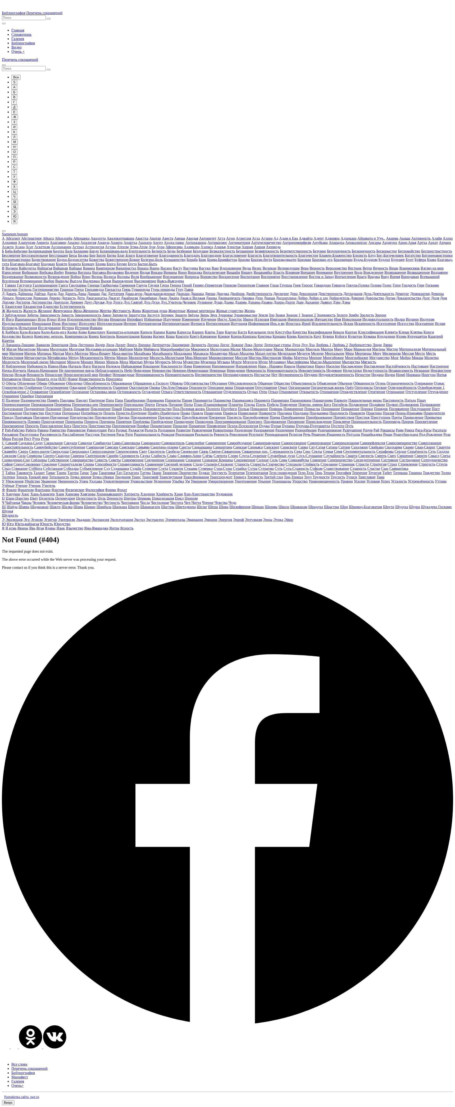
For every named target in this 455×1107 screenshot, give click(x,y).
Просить (32, 426)
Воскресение (228, 277)
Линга (132, 345)
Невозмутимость (311, 370)
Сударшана (120, 468)
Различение (284, 430)
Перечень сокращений (44, 13)
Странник (347, 464)
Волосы (110, 277)
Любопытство (360, 345)
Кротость (305, 336)
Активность (421, 238)
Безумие (319, 251)
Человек (39, 503)
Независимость (400, 370)
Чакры (26, 503)
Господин (10, 289)
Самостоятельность (17, 447)
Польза (243, 409)
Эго (26, 520)
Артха (422, 243)
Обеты (11, 383)
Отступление (416, 392)
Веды (246, 268)
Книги (428, 332)
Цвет (34, 498)
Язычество (74, 528)
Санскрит (271, 447)
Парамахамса (242, 400)
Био (92, 255)
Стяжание (20, 468)
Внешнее (307, 272)
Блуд (372, 255)
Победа (273, 405)
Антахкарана (195, 243)
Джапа (173, 298)
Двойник (237, 294)
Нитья (441, 375)
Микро (121, 358)
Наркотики (305, 366)
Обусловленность (242, 383)
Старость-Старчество (267, 464)
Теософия (343, 473)
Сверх (23, 451)
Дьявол (326, 302)
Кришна (279, 336)
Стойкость (311, 464)
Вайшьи (75, 268)
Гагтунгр (24, 285)
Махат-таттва (266, 353)
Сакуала (70, 443)
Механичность (91, 358)
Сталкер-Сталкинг (219, 464)
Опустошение (266, 387)
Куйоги (341, 336)
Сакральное (53, 443)
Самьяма (143, 447)
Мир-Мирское (196, 358)
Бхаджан (48, 264)
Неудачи (311, 375)
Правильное (248, 413)
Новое (73, 379)
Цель (102, 498)
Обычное (344, 383)
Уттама (440, 481)
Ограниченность (400, 383)
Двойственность (259, 294)
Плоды (249, 405)
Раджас (121, 430)
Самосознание (429, 443)
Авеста (167, 238)
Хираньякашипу (109, 494)
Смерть (381, 456)
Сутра (252, 468)
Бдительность (140, 251)
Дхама (228, 302)
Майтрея (126, 349)
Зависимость (50, 315)
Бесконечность (363, 251)
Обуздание (218, 383)
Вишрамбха (263, 272)
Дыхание (312, 302)
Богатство (413, 255)
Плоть (261, 405)
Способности (106, 464)
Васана (166, 268)
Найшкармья (131, 366)
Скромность (129, 456)
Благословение (235, 255)
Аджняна (332, 238)
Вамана (89, 268)
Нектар (8, 375)
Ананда (103, 243)
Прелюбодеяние (256, 417)
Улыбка (178, 481)
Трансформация (196, 477)
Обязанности (363, 383)
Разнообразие (306, 430)
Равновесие (76, 430)
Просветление (426, 422)
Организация (299, 387)
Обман (41, 383)
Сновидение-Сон (16, 460)
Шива (223, 507)
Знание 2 (308, 315)
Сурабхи (240, 468)
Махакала (201, 353)
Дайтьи (40, 294)
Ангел (158, 243)
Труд (308, 477)
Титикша (400, 473)
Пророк (407, 422)
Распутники (29, 434)
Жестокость (121, 311)
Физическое (74, 490)
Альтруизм (26, 243)
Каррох (198, 332)
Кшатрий (435, 336)
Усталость (399, 481)
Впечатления (345, 277)
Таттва (145, 473)
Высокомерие (145, 281)
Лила (110, 345)
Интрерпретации (176, 324)
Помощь (275, 409)
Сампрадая (95, 447)
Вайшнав (60, 268)
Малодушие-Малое (225, 349)
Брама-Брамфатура (222, 260)
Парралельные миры (365, 400)
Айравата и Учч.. (371, 238)
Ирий (306, 324)
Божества (96, 260)
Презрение (217, 417)
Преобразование (319, 417)
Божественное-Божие (122, 260)
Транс (136, 477)
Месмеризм (391, 353)
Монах (99, 362)
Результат (256, 434)
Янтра (114, 528)
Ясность (126, 528)
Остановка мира (103, 392)
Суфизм (316, 468)
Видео (16, 47)
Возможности (35, 277)
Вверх (8, 1102)
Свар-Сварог (425, 447)
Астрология (94, 247)
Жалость (30, 311)
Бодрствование (44, 260)
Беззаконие (245, 251)
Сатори (344, 447)
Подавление (358, 405)
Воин (86, 277)
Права (185, 413)
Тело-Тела (306, 473)
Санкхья (240, 447)
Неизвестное (441, 370)
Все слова (19, 1064)
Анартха (130, 243)
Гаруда (141, 285)
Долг (426, 298)
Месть (431, 353)
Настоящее (420, 366)
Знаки (280, 315)
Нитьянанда (11, 379)
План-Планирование (211, 405)
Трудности (321, 477)
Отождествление (353, 392)
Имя (337, 319)
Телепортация (257, 473)
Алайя (437, 238)
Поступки (53, 413)
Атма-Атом (139, 247)
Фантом (57, 490)
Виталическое (214, 272)
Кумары (369, 336)
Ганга (63, 285)
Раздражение (264, 430)
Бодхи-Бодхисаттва (72, 260)
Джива (211, 298)
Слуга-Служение (253, 456)
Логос (225, 345)
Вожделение (373, 272)
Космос (159, 336)
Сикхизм (9, 456)
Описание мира (220, 387)
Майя (138, 349)
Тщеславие (367, 477)
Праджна (284, 413)
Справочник (21, 34)
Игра (42, 319)
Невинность (256, 370)
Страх (392, 464)
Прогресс (255, 422)
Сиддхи (443, 451)
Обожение (56, 383)
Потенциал (71, 413)
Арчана (445, 243)
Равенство (58, 430)
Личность (198, 345)
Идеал (52, 319)
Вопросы (192, 277)
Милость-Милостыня (167, 358)
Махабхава (142, 353)
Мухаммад (277, 362)
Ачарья (220, 247)
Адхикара (348, 238)
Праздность (338, 413)
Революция (238, 434)
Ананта (116, 243)
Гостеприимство (45, 289)
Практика (374, 413)
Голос (387, 285)
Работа (31, 430)
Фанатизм (26, 490)
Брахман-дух (322, 260)
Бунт (410, 260)
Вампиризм (105, 268)
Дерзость (68, 298)
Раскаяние (10, 434)
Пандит (82, 400)
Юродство (62, 524)
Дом (443, 298)
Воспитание (250, 277)
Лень (73, 345)
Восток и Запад (321, 277)
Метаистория (12, 358)
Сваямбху (9, 451)
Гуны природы (163, 289)
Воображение (151, 277)
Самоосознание (293, 443)
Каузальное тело (261, 332)
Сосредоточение (367, 460)
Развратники (223, 430)
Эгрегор (50, 520)
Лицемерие (180, 345)
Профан (142, 426)
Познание (53, 409)
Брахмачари (343, 260)
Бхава (431, 260)
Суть (278, 468)
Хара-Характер (42, 494)
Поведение (288, 405)
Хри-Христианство (199, 494)
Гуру (179, 289)
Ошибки (27, 396)
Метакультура (35, 358)
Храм (178, 494)
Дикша (269, 298)
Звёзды (193, 315)
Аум (152, 247)
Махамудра (218, 353)
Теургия (374, 473)
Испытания (27, 328)
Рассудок (92, 434)
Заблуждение (15, 315)
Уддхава (95, 481)
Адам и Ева (288, 238)
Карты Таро (214, 332)
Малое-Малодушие (257, 349)
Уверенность (68, 481)
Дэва (337, 302)
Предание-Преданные (51, 417)
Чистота (176, 503)
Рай (376, 430)
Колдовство (11, 336)
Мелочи (317, 353)
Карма (171, 332)
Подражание (430, 405)
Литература (161, 345)
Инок (56, 324)
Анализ (73, 243)
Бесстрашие (58, 255)
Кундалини (386, 336)
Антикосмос (217, 243)
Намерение (202, 366)
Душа (218, 302)
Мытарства (351, 362)
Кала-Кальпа (30, 332)
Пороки (366, 409)
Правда (197, 413)
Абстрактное (31, 238)
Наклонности (171, 366)
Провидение (184, 422)
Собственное (58, 460)
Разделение (243, 430)
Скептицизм (95, 456)
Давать (11, 294)
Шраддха (315, 507)
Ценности (115, 498)
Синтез (49, 456)
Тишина (415, 473)
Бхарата (74, 264)
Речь (306, 434)
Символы (34, 456)
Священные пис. (255, 451)
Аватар (155, 238)
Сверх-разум (39, 451)
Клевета (391, 332)
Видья (145, 272)
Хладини (147, 494)
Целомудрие (65, 498)
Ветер (367, 268)
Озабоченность (99, 387)
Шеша (213, 507)
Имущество (323, 319)
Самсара (111, 447)
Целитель (46, 498)
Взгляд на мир (432, 268)
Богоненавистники (437, 255)
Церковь (144, 498)
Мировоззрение (221, 358)
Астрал (78, 247)
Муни (263, 362)
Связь (203, 451)
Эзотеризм (66, 520)
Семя (338, 451)
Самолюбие (195, 443)
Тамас (50, 473)
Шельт (202, 507)
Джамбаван (148, 298)
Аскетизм (42, 247)
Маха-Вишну (100, 353)
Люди (377, 345)
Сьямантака (398, 468)
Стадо (198, 464)
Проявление (216, 426)
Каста (242, 332)
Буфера (420, 260)
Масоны (378, 349)
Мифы (287, 358)
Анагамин (58, 243)
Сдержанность (281, 451)
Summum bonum (15, 234)
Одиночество (12, 387)
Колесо (27, 336)
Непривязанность (150, 375)
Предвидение (105, 417)
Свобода (173, 451)
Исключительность (327, 324)
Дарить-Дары (75, 294)
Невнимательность (282, 370)
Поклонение (101, 409)
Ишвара (96, 328)
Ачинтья (234, 247)
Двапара (183, 294)
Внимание (324, 272)
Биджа (83, 255)
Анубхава (320, 243)
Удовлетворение (116, 481)
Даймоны (25, 294)
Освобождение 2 (15, 392)
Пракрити (357, 413)
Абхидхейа (63, 238)
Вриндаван (410, 277)
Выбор (48, 281)
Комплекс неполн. (49, 336)
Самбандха (102, 443)
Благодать (192, 255)
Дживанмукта (229, 298)
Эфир (288, 520)
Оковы (154, 387)
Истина (68, 328)
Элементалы (175, 520)
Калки (72, 332)
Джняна (247, 298)
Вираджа (195, 272)
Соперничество (340, 460)
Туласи (351, 477)
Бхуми (122, 264)
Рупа (36, 439)
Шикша (257, 507)
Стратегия (378, 464)
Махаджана (182, 353)
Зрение (380, 315)
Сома (283, 460)
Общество (282, 383)
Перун (150, 405)
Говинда (338, 285)
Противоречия (124, 426)
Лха (312, 345)
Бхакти (61, 264)
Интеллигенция (110, 324)
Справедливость (131, 464)
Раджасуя (136, 430)
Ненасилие (54, 375)
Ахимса (206, 247)
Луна (296, 345)
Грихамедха (94, 289)
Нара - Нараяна (270, 366)
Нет (274, 375)
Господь (25, 289)
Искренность (364, 324)
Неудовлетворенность (336, 375)
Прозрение (296, 422)
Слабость (158, 456)
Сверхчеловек (127, 451)
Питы (188, 405)
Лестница (86, 345)
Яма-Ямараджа (96, 528)
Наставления (374, 366)
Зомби (354, 315)
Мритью (136, 362)
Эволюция (14, 520)
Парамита (262, 400)
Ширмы (271, 507)
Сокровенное (244, 460)
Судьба (135, 468)
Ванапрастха (126, 268)
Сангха (185, 447)
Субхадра (71, 468)
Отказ (273, 392)
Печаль (162, 405)
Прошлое (180, 426)
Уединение (162, 481)
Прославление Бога (55, 426)
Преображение (293, 417)
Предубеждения (195, 417)
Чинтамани (130, 503)
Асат (29, 247)
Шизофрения (239, 507)
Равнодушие (97, 430)
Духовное (205, 302)
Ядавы (50, 528)
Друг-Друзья (94, 302)
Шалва (67, 507)
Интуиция (239, 324)
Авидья (192, 238)
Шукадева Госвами (436, 507)
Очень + (18, 51)
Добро (302, 298)
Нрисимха (114, 379)
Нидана (377, 375)
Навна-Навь (57, 366)
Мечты (109, 358)
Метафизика (57, 358)
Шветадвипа (185, 507)
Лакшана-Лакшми (20, 345)
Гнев (297, 285)
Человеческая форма (63, 503)
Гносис (307, 285)
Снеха (445, 456)
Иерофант (135, 319)
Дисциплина (286, 298)
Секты (317, 451)
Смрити (420, 456)
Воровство (209, 277)
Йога (10, 319)
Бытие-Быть (147, 264)
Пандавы (67, 400)
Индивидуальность (377, 319)
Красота (182, 336)
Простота (79, 426)
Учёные (8, 486)
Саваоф (11, 443)
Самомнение (215, 443)
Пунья (276, 426)
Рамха (409, 430)
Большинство (175, 260)
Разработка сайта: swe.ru (21, 1097)
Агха (256, 238)
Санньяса (255, 447)
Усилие (359, 481)
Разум (368, 430)
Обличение (26, 383)
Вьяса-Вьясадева (170, 281)
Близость (360, 255)
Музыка (223, 362)
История (82, 328)
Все (16, 77)
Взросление (11, 272)
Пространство (99, 426)
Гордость (409, 285)
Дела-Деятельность (378, 294)
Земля (263, 315)
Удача (83, 481)
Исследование (49, 328)
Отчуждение (438, 392)
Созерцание (175, 460)
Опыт (282, 387)
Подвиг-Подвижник (402, 405)
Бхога (111, 264)
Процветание (161, 426)
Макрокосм (200, 349)
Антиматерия (239, 243)
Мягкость (368, 362)
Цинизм (191, 498)
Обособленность (96, 383)
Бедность (159, 251)
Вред (385, 277)
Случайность (334, 456)
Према (275, 417)
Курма (401, 336)
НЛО (62, 379)
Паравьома (155, 400)
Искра (348, 324)
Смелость (366, 456)
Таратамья (107, 473)
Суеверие (150, 468)
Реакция (167, 434)
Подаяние (377, 405)
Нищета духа (46, 379)
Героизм (230, 285)
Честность (112, 503)
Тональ (21, 477)
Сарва (303, 447)
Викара (157, 272)
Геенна (175, 285)
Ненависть (35, 375)
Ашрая (259, 247)
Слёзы (207, 456)
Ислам (440, 324)
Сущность (358, 468)
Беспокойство (409, 251)
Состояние (389, 460)
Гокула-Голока (357, 285)
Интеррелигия (149, 324)
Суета (163, 468)
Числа (145, 503)
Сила (21, 456)
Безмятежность (267, 251)
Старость (242, 464)
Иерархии (118, 319)
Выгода (76, 281)
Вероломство (336, 268)
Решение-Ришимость (328, 434)
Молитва (431, 358)
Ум (187, 481)
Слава (172, 456)
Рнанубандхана (405, 434)
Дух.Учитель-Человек (178, 302)
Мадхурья (76, 349)
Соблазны (39, 460)
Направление (246, 366)
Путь (349, 426)
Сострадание (409, 460)
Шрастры (331, 507)
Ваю (215, 268)
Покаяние (82, 409)
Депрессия (23, 298)
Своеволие (189, 451)
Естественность (72, 307)
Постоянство (33, 413)
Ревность (221, 434)
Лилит (120, 345)
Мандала (312, 349)
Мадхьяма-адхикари (101, 349)
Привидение (413, 417)
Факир (11, 490)
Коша (170, 336)
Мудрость (163, 362)
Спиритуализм (70, 464)
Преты (396, 417)
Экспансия (100, 520)
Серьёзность (417, 451)
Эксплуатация (121, 520)
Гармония (127, 285)
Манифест (19, 1077)
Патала (410, 400)
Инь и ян (277, 324)
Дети (81, 298)
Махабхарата (162, 353)
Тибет (387, 473)
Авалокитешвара (120, 238)
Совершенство (82, 460)
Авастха (141, 238)
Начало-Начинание (42, 370)
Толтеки (8, 477)
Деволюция (308, 294)
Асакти (8, 247)
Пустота (337, 426)
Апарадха (336, 243)
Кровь (292, 336)
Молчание (58, 362)
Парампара (280, 400)
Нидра (390, 375)
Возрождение (58, 277)
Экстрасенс (155, 520)
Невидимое (236, 370)
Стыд (6, 468)
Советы (115, 460)
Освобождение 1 (431, 387)
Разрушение (352, 430)
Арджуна (389, 243)
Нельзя (20, 375)
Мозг (395, 358)
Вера (305, 268)
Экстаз (139, 520)
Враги (362, 277)
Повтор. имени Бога (314, 405)
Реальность (204, 434)
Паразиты (173, 400)
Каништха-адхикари (122, 332)
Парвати (340, 400)
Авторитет (207, 238)
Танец (61, 473)
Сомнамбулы (298, 460)
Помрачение (293, 409)
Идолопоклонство (81, 319)
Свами (408, 447)
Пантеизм (97, 400)
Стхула (441, 464)
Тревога (239, 477)
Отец (263, 392)
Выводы (62, 281)
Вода (358, 272)
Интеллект (87, 324)
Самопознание (319, 443)
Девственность (330, 294)
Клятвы (416, 332)
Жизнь (249, 311)
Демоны (437, 294)
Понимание (330, 409)
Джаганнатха (96, 298)
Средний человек (178, 464)
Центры (130, 498)
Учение (21, 486)
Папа (110, 400)
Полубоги (229, 409)
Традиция (123, 477)
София (7, 464)
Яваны (22, 528)
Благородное (211, 255)
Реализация (184, 434)
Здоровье (225, 315)
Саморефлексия (372, 443)
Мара (348, 349)
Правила (230, 413)
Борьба (192, 260)
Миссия (241, 358)
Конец (94, 336)
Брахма (244, 260)
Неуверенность (290, 375)
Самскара (127, 447)
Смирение (405, 456)
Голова (376, 285)
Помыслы (312, 409)
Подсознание (12, 409)
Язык (60, 528)
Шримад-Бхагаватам (365, 507)
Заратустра (137, 315)
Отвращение (212, 392)
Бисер (101, 255)
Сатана (331, 447)
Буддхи (384, 260)
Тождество (431, 473)
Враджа (374, 277)
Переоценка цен (85, 405)
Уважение (49, 481)
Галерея (17, 39)
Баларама (80, 251)
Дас (104, 294)
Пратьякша (23, 417)
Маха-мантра (122, 353)
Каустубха (283, 332)
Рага (111, 430)
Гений (187, 285)
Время (395, 277)
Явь (32, 528)
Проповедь (391, 422)
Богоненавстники (16, 260)
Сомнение (318, 460)
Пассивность (393, 400)
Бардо (94, 251)
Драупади (61, 302)
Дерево (54, 298)
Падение (13, 400)
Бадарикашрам (40, 251)
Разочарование (330, 430)
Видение (132, 272)
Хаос (25, 494)
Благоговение (147, 255)
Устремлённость (421, 481)
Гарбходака (109, 285)
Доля (435, 298)
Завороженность (88, 315)
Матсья (58, 353)
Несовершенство (208, 375)
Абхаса (48, 238)
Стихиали (294, 464)
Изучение (208, 319)
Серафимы (385, 451)
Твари (156, 473)
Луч (304, 345)
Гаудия (153, 285)
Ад (275, 238)
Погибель (340, 405)
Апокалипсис (356, 243)
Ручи (45, 439)
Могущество (379, 358)
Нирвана (413, 375)
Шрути (388, 507)
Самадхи (85, 443)
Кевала (338, 332)
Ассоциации (61, 247)
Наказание (151, 366)
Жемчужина (62, 311)
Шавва (23, 507)
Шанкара (119, 507)
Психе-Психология (242, 426)
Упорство (300, 481)
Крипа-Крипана (244, 336)
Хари (60, 494)
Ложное (237, 345)
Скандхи (62, 456)
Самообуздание (239, 443)
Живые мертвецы (201, 311)
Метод (73, 358)
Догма (390, 298)
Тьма (380, 477)
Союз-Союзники (27, 464)
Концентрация (128, 336)
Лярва (387, 345)
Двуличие (281, 294)
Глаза (274, 285)
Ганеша (93, 285)
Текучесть (219, 473)
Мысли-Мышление (325, 362)
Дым (300, 302)
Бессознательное (34, 255)
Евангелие (13, 307)
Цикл (179, 498)
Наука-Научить (14, 370)
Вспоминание (31, 281)
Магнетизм (27, 349)
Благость (255, 255)
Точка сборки (103, 477)
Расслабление (73, 434)
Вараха (143, 268)
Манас (278, 349)
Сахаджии (359, 447)
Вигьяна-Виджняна (108, 272)
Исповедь (10, 328)
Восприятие (270, 277)
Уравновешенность (324, 481)
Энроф (238, 520)
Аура (160, 247)
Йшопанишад (26, 319)
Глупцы (286, 285)
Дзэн (259, 298)
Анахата (145, 243)
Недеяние (334, 370)
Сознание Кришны (217, 460)
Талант (39, 473)
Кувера (328, 336)
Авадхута (98, 238)
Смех (391, 456)
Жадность (14, 311)
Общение (265, 383)
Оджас (439, 383)
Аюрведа (273, 247)
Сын (384, 468)
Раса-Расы (423, 430)
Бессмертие (11, 255)
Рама (400, 430)
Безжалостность (222, 251)
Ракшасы (387, 430)
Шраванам (298, 507)
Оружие (380, 387)
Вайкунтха (27, 268)
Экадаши (83, 520)
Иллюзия (261, 319)
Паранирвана (300, 400)
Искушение (424, 324)
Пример (33, 422)
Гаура (164, 285)
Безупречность (339, 251)
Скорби (112, 456)
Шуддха (401, 507)
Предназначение (144, 417)
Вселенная (10, 281)
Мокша (417, 358)
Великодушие (289, 268)
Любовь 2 (340, 345)
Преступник (381, 417)
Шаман (90, 507)
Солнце (262, 460)
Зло (271, 315)
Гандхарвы (77, 285)
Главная (17, 30)
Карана (159, 332)
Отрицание (395, 392)
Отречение (376, 392)
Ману (338, 349)
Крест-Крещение (203, 336)
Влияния (292, 272)
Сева (298, 451)
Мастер (392, 349)
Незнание (422, 370)
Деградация (352, 294)
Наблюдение (16, 366)
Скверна (77, 456)
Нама (187, 366)
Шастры (167, 507)
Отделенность (234, 392)
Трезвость (255, 477)
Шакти (55, 507)
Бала (69, 251)
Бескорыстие (386, 251)
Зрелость (367, 315)
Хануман (13, 494)
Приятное (124, 422)
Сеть (432, 451)
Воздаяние (439, 272)
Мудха (177, 362)
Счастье (373, 468)
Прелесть (234, 417)
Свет (143, 451)
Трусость (338, 477)
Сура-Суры (223, 468)
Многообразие (356, 358)
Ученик (34, 486)
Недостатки (352, 370)
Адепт (319, 238)
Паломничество (33, 400)
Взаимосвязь (409, 268)
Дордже (8, 302)
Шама (78, 507)
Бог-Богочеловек (390, 255)
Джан (162, 298)
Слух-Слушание (309, 456)
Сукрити (176, 468)
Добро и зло (318, 298)
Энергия (225, 520)
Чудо (232, 503)
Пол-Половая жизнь (189, 409)
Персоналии (134, 405)
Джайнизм (129, 298)
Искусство (405, 324)
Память (53, 400)
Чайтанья (12, 503)
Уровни (347, 481)
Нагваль (75, 366)
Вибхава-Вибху (51, 272)
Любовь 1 (323, 345)
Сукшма (190, 468)
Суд (107, 468)
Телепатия (236, 473)
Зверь (204, 315)
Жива (136, 311)
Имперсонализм (300, 319)
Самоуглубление (72, 447)
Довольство (374, 298)
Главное (262, 285)
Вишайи (233, 272)
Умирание (199, 481)
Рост (27, 439)
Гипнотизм (246, 285)
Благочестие (308, 255)
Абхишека (81, 238)
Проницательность (366, 422)
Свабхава (376, 447)
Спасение (49, 464)
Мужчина (208, 362)
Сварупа (443, 447)
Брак (202, 260)
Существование (336, 468)
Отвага (167, 392)
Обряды (176, 383)
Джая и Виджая (192, 298)
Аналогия (88, 243)
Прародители (434, 413)
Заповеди (119, 315)
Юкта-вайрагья (27, 524)
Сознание (193, 460)
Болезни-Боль (152, 260)
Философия (94, 490)
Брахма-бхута (261, 260)
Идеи (62, 319)
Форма (110, 490)
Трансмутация (170, 477)
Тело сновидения (283, 473)
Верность (317, 268)
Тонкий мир (38, 477)
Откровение (288, 392)
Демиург (402, 294)
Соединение (154, 460)
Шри (344, 507)
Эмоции (210, 520)
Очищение (10, 396)
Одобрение (33, 387)
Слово (233, 456)
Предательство (82, 417)
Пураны (288, 426)
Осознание (80, 392)
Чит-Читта (192, 503)
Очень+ (17, 1086)
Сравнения (154, 464)
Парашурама (322, 400)
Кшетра (8, 341)
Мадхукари (59, 349)
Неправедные (124, 375)
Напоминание (223, 366)
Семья (328, 451)
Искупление (386, 324)
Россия (17, 439)
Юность (46, 524)
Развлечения (202, 430)
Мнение (315, 358)
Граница (66, 289)
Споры (88, 464)
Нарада (289, 366)
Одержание (423, 383)
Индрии (412, 319)
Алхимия (9, 243)
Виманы (170, 272)
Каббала (12, 332)
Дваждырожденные (159, 294)
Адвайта (306, 238)
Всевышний (430, 277)
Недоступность (375, 370)
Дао (61, 294)
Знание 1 (293, 315)
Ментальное (334, 353)
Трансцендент (221, 477)
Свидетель (156, 451)
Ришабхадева (371, 434)
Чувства (221, 503)
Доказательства (408, 298)
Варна (154, 268)
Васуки (205, 268)
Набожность (37, 366)
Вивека (71, 272)
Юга (10, 524)
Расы (120, 434)
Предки (123, 417)
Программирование (230, 422)
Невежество (161, 370)
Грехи (79, 289)
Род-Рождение (430, 434)
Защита (181, 315)
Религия (295, 434)
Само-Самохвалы (126, 443)
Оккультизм (138, 387)
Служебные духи (281, 456)
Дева (294, 294)
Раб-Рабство (15, 430)
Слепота (220, 456)
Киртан (351, 332)
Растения (108, 434)
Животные (177, 311)
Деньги (8, 298)
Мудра (149, 362)
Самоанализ (150, 443)
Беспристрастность (436, 251)
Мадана (42, 349)
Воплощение (173, 277)
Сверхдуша (59, 451)
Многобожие (333, 358)
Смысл (433, 456)
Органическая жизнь (327, 387)
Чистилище (160, 503)
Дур (108, 302)
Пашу (421, 400)
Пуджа (264, 426)
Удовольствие (141, 481)
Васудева (190, 268)
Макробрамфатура (175, 349)
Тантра (73, 473)
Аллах (448, 238)
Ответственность (187, 392)
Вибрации (30, 272)
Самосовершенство (401, 443)
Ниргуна (428, 375)
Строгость (427, 464)
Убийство (32, 481)
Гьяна (188, 289)
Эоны (267, 520)
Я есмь (10, 528)
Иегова (103, 319)
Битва (111, 255)
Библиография (13, 13)
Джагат (114, 298)
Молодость (11, 362)
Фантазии (42, 490)
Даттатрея (116, 294)
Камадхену (96, 332)
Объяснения (327, 383)
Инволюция (351, 319)
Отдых (252, 392)
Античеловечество (266, 243)
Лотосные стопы (277, 345)
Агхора (267, 238)
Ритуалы (353, 434)
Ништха (28, 379)
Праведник (213, 413)
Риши (387, 434)
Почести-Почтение (131, 413)
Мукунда (250, 362)
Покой (117, 409)
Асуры (110, 247)
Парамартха (202, 400)
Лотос (258, 345)
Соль (274, 460)
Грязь (126, 289)
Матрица (44, 353)
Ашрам (247, 247)
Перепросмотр (111, 405)
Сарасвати (288, 447)
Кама (82, 332)
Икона (248, 319)
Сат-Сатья (317, 447)
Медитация (287, 353)
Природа (91, 422)
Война (75, 277)
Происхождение (319, 422)
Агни (230, 238)
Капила (146, 332)
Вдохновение (230, 268)
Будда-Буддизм (366, 260)
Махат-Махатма (241, 353)
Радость (151, 430)
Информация (258, 324)
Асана (20, 247)
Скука (145, 456)
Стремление (408, 464)
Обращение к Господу (151, 383)
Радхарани (166, 430)
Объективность (303, 383)
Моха (123, 362)
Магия (11, 349)
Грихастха (113, 289)
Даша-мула (133, 294)
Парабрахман (135, 400)
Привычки (433, 417)
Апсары (374, 243)
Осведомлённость (402, 387)
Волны (97, 277)
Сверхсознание (102, 451)
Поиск (67, 409)
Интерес (130, 324)
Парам (187, 400)
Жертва (105, 311)
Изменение (191, 319)
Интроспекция (218, 324)
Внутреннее (343, 272)
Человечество (92, 503)
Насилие (333, 366)
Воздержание (12, 277)
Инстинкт (70, 324)
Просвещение (13, 426)
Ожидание (77, 387)
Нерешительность (179, 375)
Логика (213, 345)
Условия (373, 481)
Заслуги (153, 315)
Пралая (388, 413)
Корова (146, 336)
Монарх (87, 362)
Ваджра (11, 268)
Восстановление (294, 277)
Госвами (432, 285)
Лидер (100, 345)
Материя (16, 353)
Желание (45, 311)
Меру (377, 353)
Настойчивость (398, 366)
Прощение (197, 426)
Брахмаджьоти (284, 260)
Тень (318, 473)
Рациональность (147, 434)
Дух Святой (133, 302)
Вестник (355, 268)
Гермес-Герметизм (207, 285)
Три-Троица (293, 477)
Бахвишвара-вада (114, 251)
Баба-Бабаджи (16, 251)
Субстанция (53, 468)
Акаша (404, 238)
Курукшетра (417, 336)
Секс (307, 451)
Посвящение (399, 409)
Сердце (400, 451)
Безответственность (296, 251)
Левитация (59, 345)
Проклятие (341, 422)
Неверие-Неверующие (190, 370)
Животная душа (154, 311)
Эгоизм (37, 520)
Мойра (405, 358)
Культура (355, 336)
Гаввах (10, 285)
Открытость (309, 392)
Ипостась (293, 324)
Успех (385, 481)
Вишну (247, 272)
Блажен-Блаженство (335, 255)
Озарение (120, 387)
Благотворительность (280, 255)
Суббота (35, 468)
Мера (349, 353)
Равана (43, 430)
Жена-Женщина (86, 311)
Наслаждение (352, 366)
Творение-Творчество (179, 473)
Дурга (118, 302)
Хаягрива (88, 494)
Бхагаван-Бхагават (25, 264)
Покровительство (157, 409)
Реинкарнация (276, 434)
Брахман (304, 260)
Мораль (112, 362)
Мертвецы (363, 353)
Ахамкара (192, 247)
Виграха (84, 272)
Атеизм (123, 247)
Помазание (259, 409)
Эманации (194, 520)
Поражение (350, 409)
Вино (182, 272)
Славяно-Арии (189, 456)
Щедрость (10, 515)
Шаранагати (150, 507)
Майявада (151, 349)
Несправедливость (238, 375)
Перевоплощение (16, 405)
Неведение (142, 370)
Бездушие (201, 251)
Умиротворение (221, 481)
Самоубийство (46, 447)
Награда (98, 366)
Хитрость (131, 494)
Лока (248, 345)
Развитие (183, 430)
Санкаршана (202, 447)
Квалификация (320, 332)
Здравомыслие (245, 315)
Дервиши (40, 298)
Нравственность (92, 379)
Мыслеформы (298, 362)
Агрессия (243, 238)
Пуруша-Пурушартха (313, 426)
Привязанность (14, 422)
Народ (320, 366)
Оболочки (74, 383)
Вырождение (122, 281)
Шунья (7, 511)
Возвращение (395, 272)
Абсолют (13, 238)
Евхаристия (32, 307)
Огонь (380, 383)
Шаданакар (39, 507)
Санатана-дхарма (164, 447)
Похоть (109, 413)
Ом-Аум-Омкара (174, 387)
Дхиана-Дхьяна (260, 302)
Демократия (420, 294)
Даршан (93, 294)
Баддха (58, 251)
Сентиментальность (359, 451)
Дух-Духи (152, 302)
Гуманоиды (141, 289)
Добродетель (339, 298)
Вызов (106, 281)
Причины (107, 422)
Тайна (10, 473)
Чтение (208, 503)
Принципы (74, 422)
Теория (329, 473)
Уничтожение (246, 481)
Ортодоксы (364, 387)
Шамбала (103, 507)
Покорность (132, 409)
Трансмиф (150, 477)
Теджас (204, 473)
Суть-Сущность (296, 468)
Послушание (420, 409)
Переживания (42, 405)
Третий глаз (273, 477)
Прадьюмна (318, 413)
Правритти (267, 413)
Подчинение (34, 409)
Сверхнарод (79, 451)
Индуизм (427, 319)
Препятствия (343, 417)
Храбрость (164, 494)
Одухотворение (55, 387)
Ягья (40, 528)
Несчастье (262, 375)
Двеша (210, 294)
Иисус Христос (229, 319)
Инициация (41, 324)
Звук (213, 315)
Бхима (101, 264)
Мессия (408, 353)
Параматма (222, 400)
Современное (133, 460)
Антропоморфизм (296, 243)
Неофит (105, 375)
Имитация (278, 319)
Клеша (404, 332)
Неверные (217, 370)
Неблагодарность (109, 370)
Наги (86, 366)
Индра (399, 319)
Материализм (410, 349)
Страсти (362, 464)
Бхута (132, 264)
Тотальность (59, 477)
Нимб (400, 375)
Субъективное (91, 468)
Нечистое (362, 375)
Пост (436, 409)
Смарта (351, 456)
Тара (94, 473)
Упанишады (281, 481)
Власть (278, 272)
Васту (177, 268)
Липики (144, 345)
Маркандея (362, 349)
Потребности (91, 413)
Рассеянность (50, 434)
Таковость (24, 473)
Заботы (33, 315)
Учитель (48, 486)
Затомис (167, 315)
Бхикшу (88, 264)
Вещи (393, 268)
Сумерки (205, 468)
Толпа (446, 473)
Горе (420, 285)
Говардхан (322, 285)
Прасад (8, 417)
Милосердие (138, 358)
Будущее (398, 260)
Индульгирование (16, 324)
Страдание (329, 464)
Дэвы (345, 302)
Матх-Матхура (76, 353)
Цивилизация (163, 498)
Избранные (153, 319)
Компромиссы (76, 336)
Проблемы (141, 422)
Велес (257, 268)
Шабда (12, 507)
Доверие (357, 298)
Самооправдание (266, 443)
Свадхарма (393, 447)
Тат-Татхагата (127, 473)
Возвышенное (418, 272)
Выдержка (91, 281)
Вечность (380, 268)
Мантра (327, 349)
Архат (433, 243)
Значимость (326, 315)
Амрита (42, 243)
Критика (265, 336)
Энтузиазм (253, 520)
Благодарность (171, 255)
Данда (52, 294)
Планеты (235, 405)
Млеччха (301, 358)
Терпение (359, 473)
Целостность (86, 498)
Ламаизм (43, 345)
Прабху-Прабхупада (163, 413)
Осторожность (129, 392)
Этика (278, 520)
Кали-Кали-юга (53, 332)
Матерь (30, 353)
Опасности (198, 387)
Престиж (362, 417)
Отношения (329, 392)
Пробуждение (162, 422)
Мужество (191, 362)
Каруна (231, 332)
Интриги (198, 324)
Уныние (264, 481)
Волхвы (123, 277)
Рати (129, 434)
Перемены (62, 405)
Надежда (113, 366)
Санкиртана (222, 447)
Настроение (439, 366)
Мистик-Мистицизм (264, 358)
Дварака (197, 294)
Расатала (439, 430)
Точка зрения (80, 477)
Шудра (414, 507)
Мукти (236, 362)
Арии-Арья (407, 243)
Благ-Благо (126, 255)
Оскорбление (60, 392)
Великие (270, 268)
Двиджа (222, 294)
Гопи (397, 285)
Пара (119, 400)
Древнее (76, 302)
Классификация (371, 332)
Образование (121, 383)
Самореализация (345, 443)
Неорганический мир (81, 375)
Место (420, 353)
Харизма (72, 494)
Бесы (73, 255)
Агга (221, 238)
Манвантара (295, 349)
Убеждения (14, 481)
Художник (224, 494)
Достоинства (41, 302)
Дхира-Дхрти (284, 302)
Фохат (122, 490)
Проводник (204, 422)
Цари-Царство (17, 498)
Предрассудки (169, 417)
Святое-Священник (225, 451)
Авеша (179, 238)
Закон (106, 315)
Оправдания (244, 387)
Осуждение (151, 392)
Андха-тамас (174, 243)
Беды (171, 251)
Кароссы (184, 332)
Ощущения (44, 396)
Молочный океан (35, 362)
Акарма (392, 238)
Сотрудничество (434, 460)
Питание (175, 405)
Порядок (381, 409)
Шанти (133, 507)
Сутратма (266, 468)
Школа (283, 507)
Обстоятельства (196, 383)
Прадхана (301, 413)
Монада (73, 362)
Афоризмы (174, 247)
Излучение (172, 319)
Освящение (39, 392)
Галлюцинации (45, 285)
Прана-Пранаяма (409, 413)
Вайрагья (44, 268)
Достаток (22, 302)
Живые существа (229, 311)
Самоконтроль (173, 443)
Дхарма (241, 302)
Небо (128, 370)
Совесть (101, 460)
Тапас (84, 473)
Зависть (67, 315)
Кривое (224, 336)
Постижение (12, 413)
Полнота (213, 409)
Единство (51, 307)
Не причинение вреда (76, 370)
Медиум (303, 353)
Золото (342, 315)
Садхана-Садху (30, 443)
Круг (318, 336)
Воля (135, 277)
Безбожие (184, 251)
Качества (299, 332)
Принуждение (52, 422)
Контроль (107, 336)
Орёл (349, 387)
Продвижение (275, 422)
